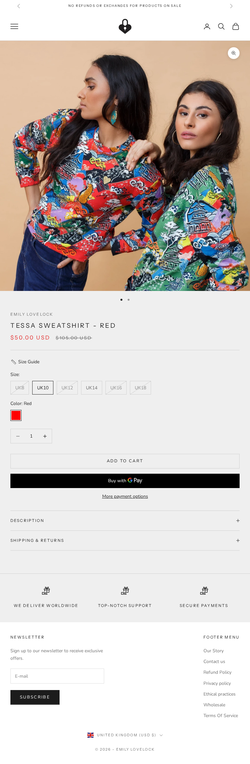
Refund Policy (217, 672)
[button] (125, 362)
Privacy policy (217, 683)
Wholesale (214, 705)
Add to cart (125, 461)
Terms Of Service (220, 716)
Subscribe (35, 697)
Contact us (214, 661)
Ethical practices (219, 694)
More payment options (125, 496)
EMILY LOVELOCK (31, 314)
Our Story (213, 651)
